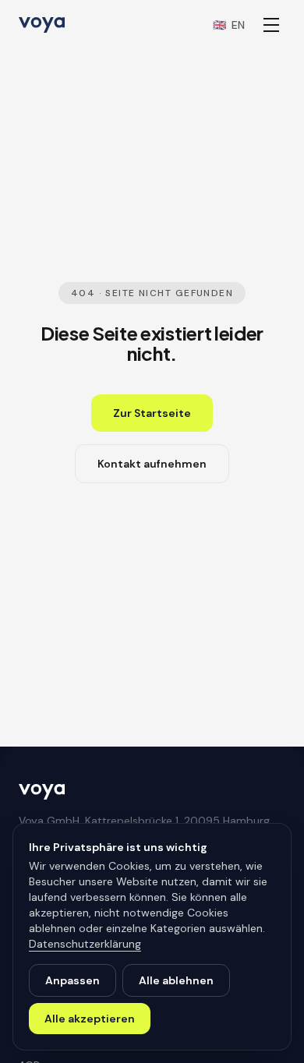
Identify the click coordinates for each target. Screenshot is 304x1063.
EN (229, 25)
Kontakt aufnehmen (152, 464)
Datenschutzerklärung (85, 944)
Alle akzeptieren (89, 1019)
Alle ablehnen (176, 980)
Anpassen (72, 980)
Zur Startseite (152, 413)
